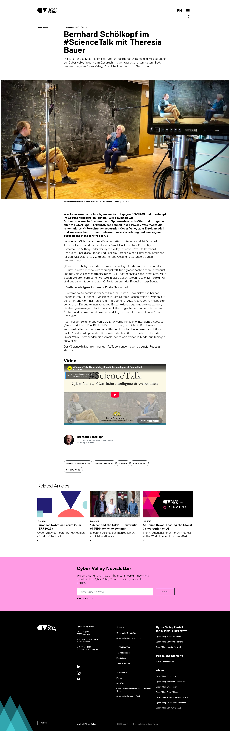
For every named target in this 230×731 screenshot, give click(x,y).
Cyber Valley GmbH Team (166, 687)
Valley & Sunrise (123, 663)
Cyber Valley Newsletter (126, 633)
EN (179, 11)
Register (165, 592)
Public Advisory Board (165, 662)
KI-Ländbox (121, 658)
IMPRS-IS (120, 683)
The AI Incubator (123, 653)
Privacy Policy (85, 598)
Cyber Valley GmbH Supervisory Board (172, 697)
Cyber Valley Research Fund (128, 696)
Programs (123, 647)
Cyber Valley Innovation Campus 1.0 (170, 682)
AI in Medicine (139, 463)
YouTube (112, 346)
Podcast (123, 463)
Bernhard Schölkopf (90, 436)
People (119, 678)
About (160, 670)
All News (43, 27)
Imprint (80, 724)
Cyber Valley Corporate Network (169, 642)
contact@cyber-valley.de (87, 649)
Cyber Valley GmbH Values (167, 692)
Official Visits (73, 470)
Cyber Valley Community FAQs (168, 708)
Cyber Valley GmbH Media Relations (171, 703)
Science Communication (78, 463)
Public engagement (169, 655)
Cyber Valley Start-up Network (168, 636)
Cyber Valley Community (166, 676)
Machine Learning (104, 463)
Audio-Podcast (150, 346)
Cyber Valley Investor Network (168, 647)
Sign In (44, 723)
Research (122, 672)
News (189, 16)
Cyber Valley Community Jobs (128, 638)
